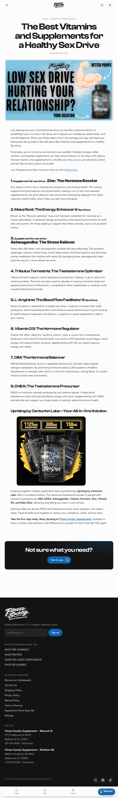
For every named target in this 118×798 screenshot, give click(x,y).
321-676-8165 (12, 743)
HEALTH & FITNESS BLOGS (63, 19)
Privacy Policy (12, 695)
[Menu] (7, 5)
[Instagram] (95, 780)
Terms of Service (14, 705)
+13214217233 (12, 762)
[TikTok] (110, 780)
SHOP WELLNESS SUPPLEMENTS (23, 659)
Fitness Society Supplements (75, 519)
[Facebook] (103, 780)
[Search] (102, 5)
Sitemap (9, 715)
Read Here (71, 169)
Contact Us (11, 685)
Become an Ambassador (18, 680)
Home (45, 19)
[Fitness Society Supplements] (59, 5)
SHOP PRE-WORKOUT (17, 649)
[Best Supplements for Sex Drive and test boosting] (59, 451)
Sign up (55, 632)
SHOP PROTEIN (13, 654)
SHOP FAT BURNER (15, 664)
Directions (27, 743)
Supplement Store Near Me (19, 710)
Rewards (106, 791)
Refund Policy (12, 700)
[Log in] (110, 5)
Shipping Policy (13, 690)
